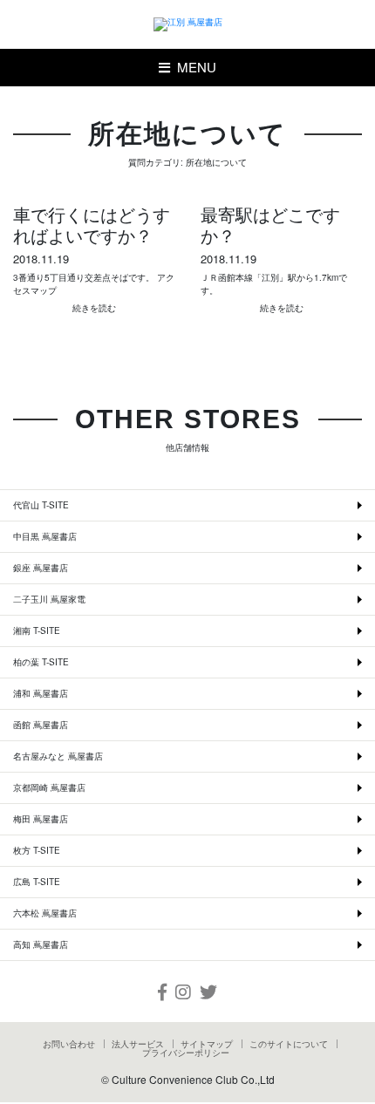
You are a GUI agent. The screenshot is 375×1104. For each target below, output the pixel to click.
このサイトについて (288, 1043)
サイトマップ (207, 1043)
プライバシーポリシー (185, 1052)
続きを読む (94, 308)
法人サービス (138, 1043)
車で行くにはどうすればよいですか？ (91, 225)
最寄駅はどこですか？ (270, 225)
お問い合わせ (69, 1043)
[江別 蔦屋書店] (188, 24)
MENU (193, 67)
